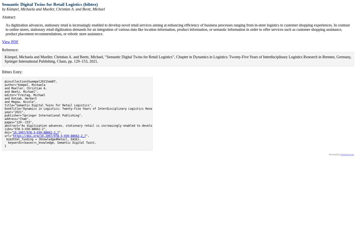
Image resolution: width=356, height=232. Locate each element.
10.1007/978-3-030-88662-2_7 (36, 132)
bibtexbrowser (347, 154)
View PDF (10, 42)
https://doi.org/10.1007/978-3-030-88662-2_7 (49, 136)
